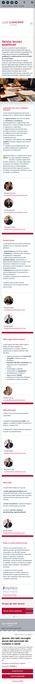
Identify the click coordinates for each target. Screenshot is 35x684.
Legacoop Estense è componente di (15, 155)
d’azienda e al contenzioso (12, 150)
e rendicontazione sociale (16, 506)
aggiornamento (9, 257)
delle (25, 491)
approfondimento (10, 137)
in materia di (15, 504)
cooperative (7, 493)
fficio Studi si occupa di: (17, 488)
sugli (13, 495)
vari (26, 495)
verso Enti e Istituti (21, 251)
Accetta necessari (17, 676)
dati (4, 495)
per (17, 260)
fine (21, 493)
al (18, 493)
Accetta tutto (17, 671)
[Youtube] (16, 2)
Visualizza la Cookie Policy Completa (13, 663)
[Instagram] (7, 2)
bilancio (28, 504)
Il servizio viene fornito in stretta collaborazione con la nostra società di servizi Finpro (15, 285)
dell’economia (9, 497)
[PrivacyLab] (13, 666)
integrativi (19, 141)
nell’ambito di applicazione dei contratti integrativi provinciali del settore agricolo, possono (16, 166)
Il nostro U (6, 488)
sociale (5, 506)
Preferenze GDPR (17, 681)
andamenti (18, 495)
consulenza (9, 139)
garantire (21, 260)
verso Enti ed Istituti (23, 118)
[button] (31, 23)
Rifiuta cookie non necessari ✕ (24, 634)
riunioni (5, 135)
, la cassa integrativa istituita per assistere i (20, 158)
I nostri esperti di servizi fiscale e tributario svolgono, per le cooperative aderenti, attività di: (17, 246)
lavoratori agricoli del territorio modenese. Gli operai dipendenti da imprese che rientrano (16, 162)
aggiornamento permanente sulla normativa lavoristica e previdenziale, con (15, 131)
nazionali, (12, 141)
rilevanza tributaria (9, 274)
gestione (19, 139)
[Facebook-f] (3, 2)
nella (14, 139)
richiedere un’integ (9, 170)
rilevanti (8, 495)
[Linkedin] (12, 2)
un (25, 260)
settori (30, 495)
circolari (16, 133)
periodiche (11, 135)
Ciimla (29, 155)
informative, (23, 133)
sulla (24, 257)
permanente (18, 257)
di (13, 133)
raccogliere (28, 493)
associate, (14, 493)
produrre (7, 510)
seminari (20, 135)
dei (24, 139)
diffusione (9, 133)
